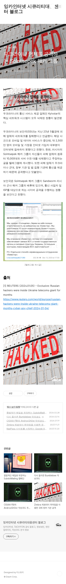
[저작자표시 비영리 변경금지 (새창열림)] (41, 393)
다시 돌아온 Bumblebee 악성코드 (24, 416)
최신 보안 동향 (13, 406)
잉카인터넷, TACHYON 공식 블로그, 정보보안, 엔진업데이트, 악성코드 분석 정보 (26, 528)
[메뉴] (59, 6)
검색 (52, 6)
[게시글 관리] (19, 393)
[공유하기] (15, 393)
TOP (59, 573)
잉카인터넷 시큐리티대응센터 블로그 (31, 6)
